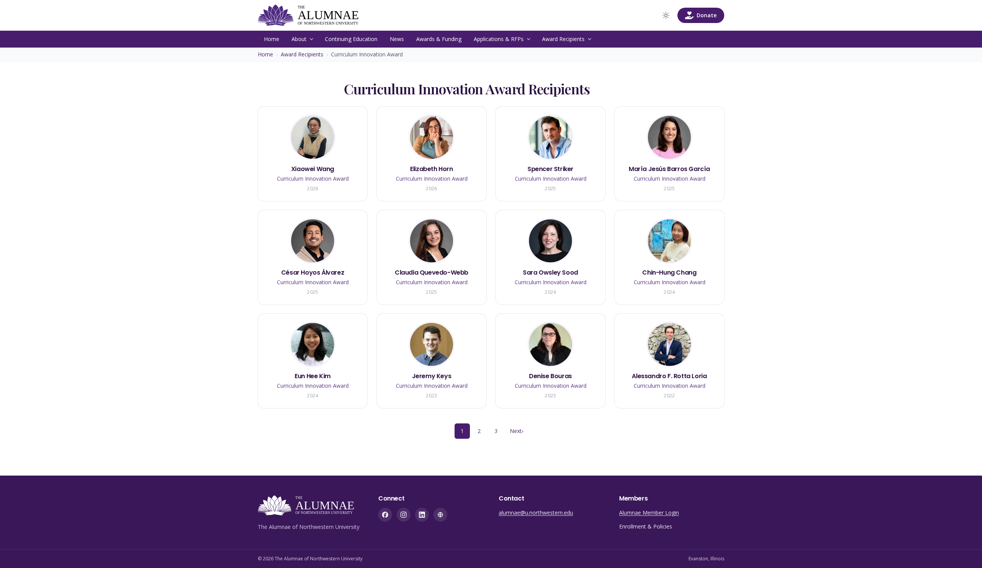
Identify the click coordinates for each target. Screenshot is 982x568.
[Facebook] (385, 515)
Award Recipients (563, 39)
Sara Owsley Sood (550, 272)
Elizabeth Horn (431, 169)
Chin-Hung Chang (669, 272)
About (299, 39)
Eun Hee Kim (313, 376)
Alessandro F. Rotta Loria (669, 376)
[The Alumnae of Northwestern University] (313, 15)
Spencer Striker (550, 169)
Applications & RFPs (499, 39)
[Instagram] (403, 515)
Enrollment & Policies (645, 526)
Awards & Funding (438, 39)
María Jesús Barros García (669, 169)
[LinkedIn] (422, 515)
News (397, 39)
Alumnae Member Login (649, 512)
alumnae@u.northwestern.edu (536, 512)
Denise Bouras (550, 376)
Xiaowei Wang (312, 169)
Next (516, 431)
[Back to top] (964, 550)
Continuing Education (351, 39)
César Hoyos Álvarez (312, 272)
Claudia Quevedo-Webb (431, 272)
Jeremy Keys (431, 376)
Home (271, 39)
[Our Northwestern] (440, 515)
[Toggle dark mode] (666, 15)
